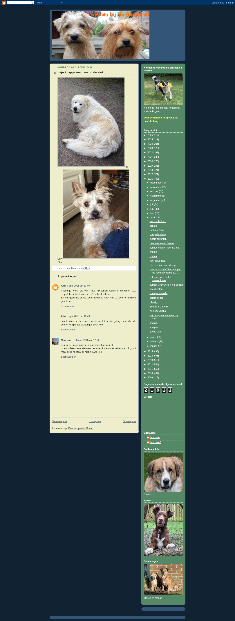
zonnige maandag (159, 293)
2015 (150, 351)
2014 (150, 355)
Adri (63, 286)
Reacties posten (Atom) (80, 428)
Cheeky (154, 302)
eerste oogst (156, 298)
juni (152, 209)
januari (154, 346)
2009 (150, 377)
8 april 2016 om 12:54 (87, 340)
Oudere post (129, 421)
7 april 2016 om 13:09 (78, 286)
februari (154, 341)
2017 (150, 174)
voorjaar (154, 327)
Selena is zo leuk (159, 306)
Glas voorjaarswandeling (163, 265)
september (156, 196)
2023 (150, 148)
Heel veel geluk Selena (162, 243)
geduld (153, 323)
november (156, 187)
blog (155, 121)
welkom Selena (158, 311)
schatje (153, 226)
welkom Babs (157, 230)
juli (152, 204)
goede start (156, 331)
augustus (155, 200)
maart (153, 337)
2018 (150, 170)
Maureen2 (155, 442)
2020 (150, 161)
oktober (154, 191)
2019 (150, 166)
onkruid (153, 252)
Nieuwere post (59, 421)
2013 (150, 360)
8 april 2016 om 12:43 (78, 316)
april (153, 217)
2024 (150, 144)
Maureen (66, 340)
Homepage (95, 421)
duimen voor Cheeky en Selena (166, 285)
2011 (150, 369)
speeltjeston (156, 289)
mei (152, 213)
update (153, 256)
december (156, 182)
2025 (150, 139)
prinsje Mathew (158, 234)
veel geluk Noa (157, 261)
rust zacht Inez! (158, 221)
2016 (150, 179)
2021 (150, 157)
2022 (150, 152)
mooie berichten (158, 239)
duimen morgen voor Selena (164, 247)
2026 (150, 135)
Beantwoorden (68, 306)
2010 (150, 373)
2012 (150, 364)
